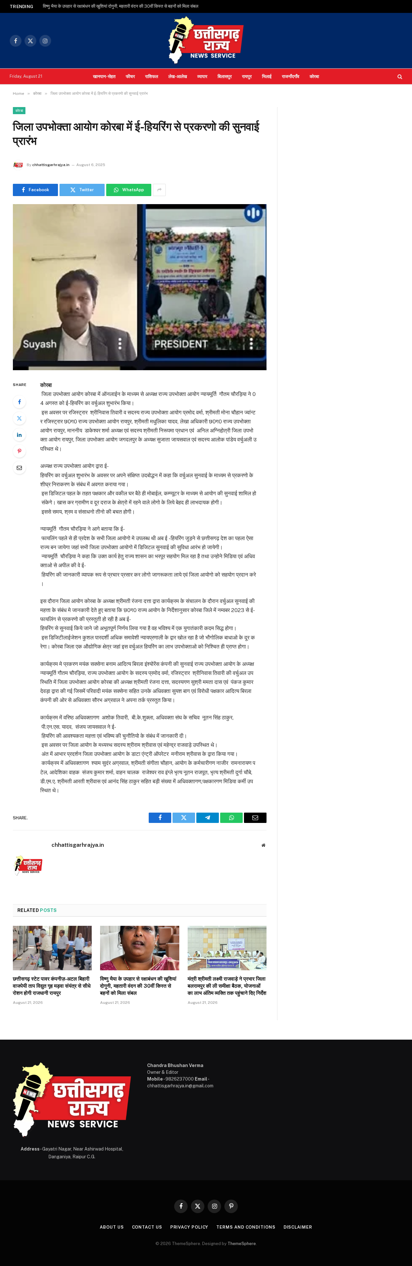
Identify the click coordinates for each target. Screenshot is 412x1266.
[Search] (399, 76)
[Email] (19, 467)
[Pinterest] (19, 451)
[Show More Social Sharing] (159, 190)
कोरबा (314, 76)
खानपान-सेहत (104, 76)
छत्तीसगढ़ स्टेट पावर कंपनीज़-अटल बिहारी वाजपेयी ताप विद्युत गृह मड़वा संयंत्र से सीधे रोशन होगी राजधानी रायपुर (51, 986)
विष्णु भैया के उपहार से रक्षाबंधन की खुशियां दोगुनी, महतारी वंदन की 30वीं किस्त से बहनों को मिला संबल (120, 6)
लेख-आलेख (177, 76)
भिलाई (267, 76)
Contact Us (147, 1227)
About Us (112, 1227)
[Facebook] (19, 401)
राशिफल (151, 76)
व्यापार (202, 76)
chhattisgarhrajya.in (51, 165)
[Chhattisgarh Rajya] (206, 40)
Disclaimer (298, 1227)
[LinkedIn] (19, 434)
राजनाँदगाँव (290, 76)
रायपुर (247, 76)
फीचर (130, 76)
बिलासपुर (225, 76)
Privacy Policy (189, 1227)
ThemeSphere (242, 1243)
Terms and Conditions (245, 1227)
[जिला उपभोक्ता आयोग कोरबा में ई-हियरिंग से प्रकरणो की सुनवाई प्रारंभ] (140, 287)
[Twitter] (19, 418)
